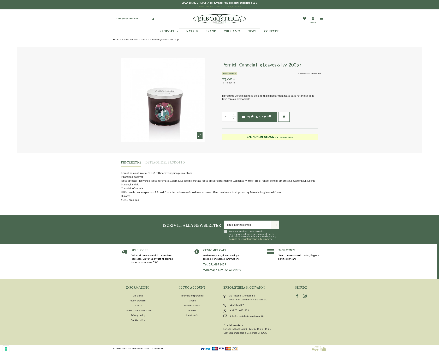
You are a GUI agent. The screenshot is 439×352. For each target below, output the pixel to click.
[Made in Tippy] (319, 348)
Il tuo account (192, 288)
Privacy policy (138, 315)
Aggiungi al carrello (259, 117)
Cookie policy (138, 320)
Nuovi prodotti (138, 300)
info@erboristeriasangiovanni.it (247, 315)
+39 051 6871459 (239, 310)
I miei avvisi (192, 315)
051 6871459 (237, 304)
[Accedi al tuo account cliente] (313, 19)
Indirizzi (192, 310)
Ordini (192, 300)
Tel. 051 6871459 (214, 264)
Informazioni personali (192, 295)
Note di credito (192, 305)
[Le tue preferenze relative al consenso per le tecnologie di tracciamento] (6, 348)
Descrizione (131, 163)
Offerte (138, 305)
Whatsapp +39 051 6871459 (222, 270)
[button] (169, 31)
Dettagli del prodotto (165, 163)
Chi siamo (138, 295)
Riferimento (304, 73)
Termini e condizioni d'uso (138, 310)
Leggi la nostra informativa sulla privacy (250, 238)
